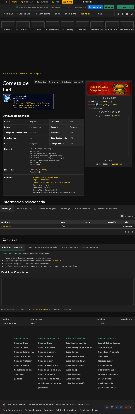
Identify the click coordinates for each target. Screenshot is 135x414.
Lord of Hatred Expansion (110, 343)
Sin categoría (35, 73)
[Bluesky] (117, 407)
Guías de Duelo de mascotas (50, 370)
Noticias (8, 14)
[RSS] (130, 407)
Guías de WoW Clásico (77, 338)
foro (41, 266)
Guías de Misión (45, 361)
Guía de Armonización (76, 343)
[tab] (7, 208)
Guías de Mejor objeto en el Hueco (80, 347)
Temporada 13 (105, 347)
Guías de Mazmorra (47, 352)
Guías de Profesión (23, 361)
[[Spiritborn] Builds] (107, 387)
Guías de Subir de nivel (24, 352)
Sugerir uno (117, 164)
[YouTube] (126, 407)
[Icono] (7, 98)
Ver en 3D (78, 82)
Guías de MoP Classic (48, 338)
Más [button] (100, 14)
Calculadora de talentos (24, 370)
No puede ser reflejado (42, 180)
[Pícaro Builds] (105, 379)
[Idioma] (132, 14)
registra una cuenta (45, 309)
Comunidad (70, 14)
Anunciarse (83, 404)
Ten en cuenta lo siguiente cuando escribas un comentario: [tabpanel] (39, 281)
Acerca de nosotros (65, 404)
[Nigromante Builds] (107, 370)
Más (103, 323)
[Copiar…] (122, 216)
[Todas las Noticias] (6, 2)
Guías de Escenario (47, 374)
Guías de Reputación (48, 365)
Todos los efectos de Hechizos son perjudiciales (52, 182)
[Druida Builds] (105, 365)
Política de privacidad (66, 410)
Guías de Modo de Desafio (50, 379)
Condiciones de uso (89, 410)
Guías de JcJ (71, 370)
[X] (112, 407)
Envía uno (117, 115)
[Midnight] (19, 379)
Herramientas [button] (43, 14)
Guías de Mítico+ (22, 356)
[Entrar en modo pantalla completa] (118, 14)
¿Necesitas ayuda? (17, 404)
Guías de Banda (21, 365)
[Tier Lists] (43, 387)
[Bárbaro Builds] (105, 361)
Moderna (28, 2)
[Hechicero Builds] (106, 383)
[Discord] (107, 407)
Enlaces (67, 82)
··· (76, 2)
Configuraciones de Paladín (110, 374)
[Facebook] (121, 407)
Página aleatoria (33, 410)
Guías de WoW (21, 338)
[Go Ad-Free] (87, 14)
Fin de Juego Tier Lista (108, 352)
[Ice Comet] (42, 169)
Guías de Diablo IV (107, 338)
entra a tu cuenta (31, 309)
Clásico (44, 2)
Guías (57, 14)
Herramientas (9, 323)
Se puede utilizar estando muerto (46, 177)
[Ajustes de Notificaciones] (122, 14)
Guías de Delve (21, 347)
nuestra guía (58, 260)
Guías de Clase (21, 343)
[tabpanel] (67, 223)
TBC (57, 2)
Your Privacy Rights (12, 410)
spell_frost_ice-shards (108, 104)
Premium (48, 410)
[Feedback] (127, 14)
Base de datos (24, 14)
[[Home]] (4, 405)
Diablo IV (90, 2)
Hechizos (24, 73)
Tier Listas (19, 374)
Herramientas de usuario (41, 404)
